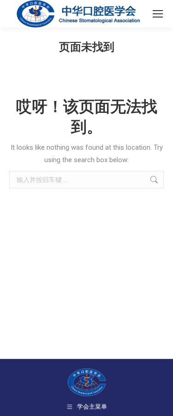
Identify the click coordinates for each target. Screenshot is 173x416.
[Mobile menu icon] (158, 14)
